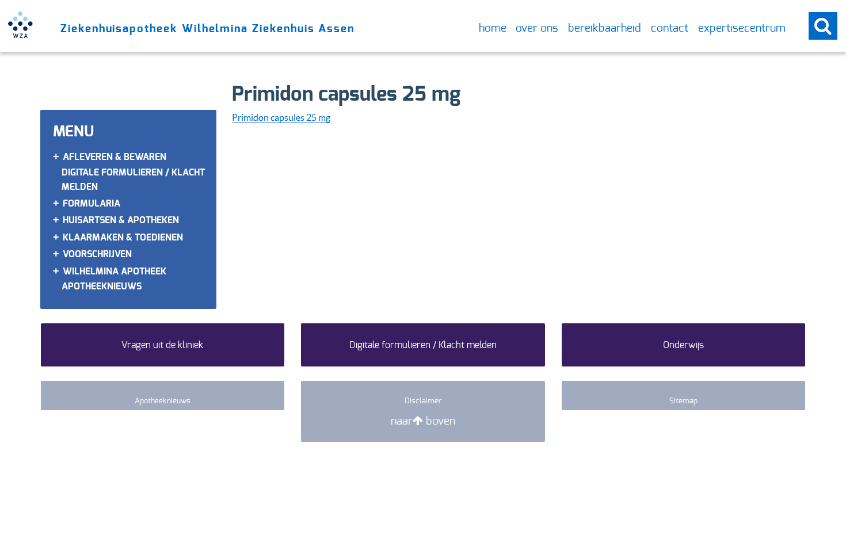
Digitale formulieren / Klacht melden (423, 345)
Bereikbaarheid (604, 27)
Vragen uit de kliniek (162, 345)
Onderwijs (683, 345)
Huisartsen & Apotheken (121, 220)
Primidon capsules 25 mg (281, 117)
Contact (669, 27)
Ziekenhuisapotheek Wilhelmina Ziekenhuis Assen (207, 28)
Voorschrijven (97, 254)
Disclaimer (423, 401)
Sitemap (683, 401)
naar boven (423, 421)
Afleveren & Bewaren (114, 157)
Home (492, 27)
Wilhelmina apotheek (114, 271)
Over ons (537, 27)
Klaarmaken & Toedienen (123, 237)
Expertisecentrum (742, 27)
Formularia (91, 203)
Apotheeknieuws (102, 286)
